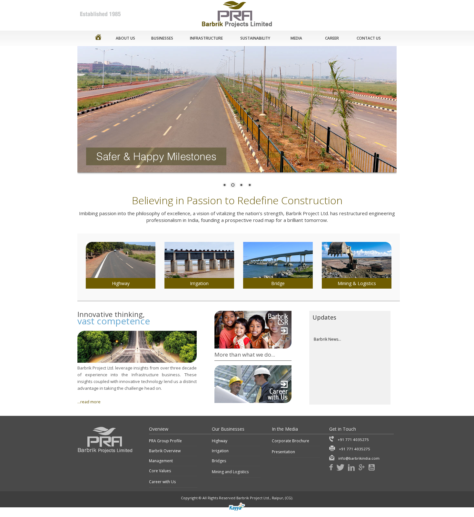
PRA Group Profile (165, 441)
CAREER (332, 38)
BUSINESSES (162, 38)
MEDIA (296, 38)
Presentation (283, 452)
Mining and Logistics (230, 471)
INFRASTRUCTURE (206, 38)
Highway (219, 441)
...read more (89, 402)
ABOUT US (125, 38)
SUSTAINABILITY (255, 38)
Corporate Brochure (290, 441)
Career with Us (162, 481)
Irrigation (220, 451)
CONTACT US (369, 38)
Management (161, 461)
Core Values (160, 471)
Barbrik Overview (165, 451)
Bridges (219, 461)
